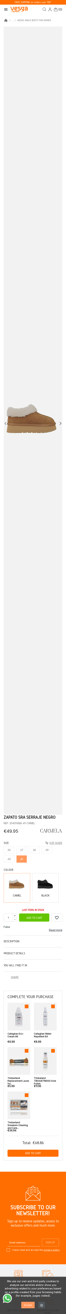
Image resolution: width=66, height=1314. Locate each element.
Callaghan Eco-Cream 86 (16, 1035)
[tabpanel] (33, 420)
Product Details (14, 953)
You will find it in (15, 965)
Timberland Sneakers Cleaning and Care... (18, 1124)
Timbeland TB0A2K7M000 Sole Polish (45, 1080)
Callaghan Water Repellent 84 (42, 1035)
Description (11, 941)
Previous (6, 423)
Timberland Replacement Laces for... (18, 1080)
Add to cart (34, 917)
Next (60, 423)
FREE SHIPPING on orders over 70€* (33, 2)
